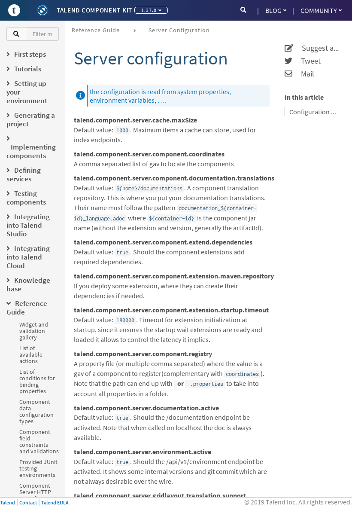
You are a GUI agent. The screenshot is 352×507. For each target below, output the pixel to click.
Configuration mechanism (315, 111)
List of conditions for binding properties (37, 381)
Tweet (306, 61)
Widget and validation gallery (33, 331)
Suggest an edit (317, 48)
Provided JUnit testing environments (38, 468)
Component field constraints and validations (39, 441)
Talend (7, 502)
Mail (303, 74)
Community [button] (318, 10)
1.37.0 (149, 10)
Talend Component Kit (94, 10)
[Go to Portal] (14, 10)
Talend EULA (55, 502)
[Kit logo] (42, 10)
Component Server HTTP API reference (36, 492)
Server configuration (179, 30)
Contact (28, 502)
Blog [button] (273, 10)
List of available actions (30, 354)
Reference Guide (96, 30)
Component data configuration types (36, 411)
